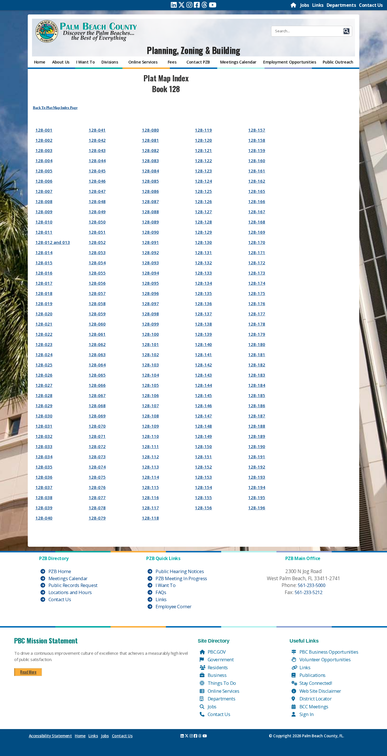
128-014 (43, 252)
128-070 (97, 426)
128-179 (256, 334)
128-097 (150, 303)
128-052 (97, 242)
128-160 (256, 160)
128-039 (43, 507)
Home (80, 735)
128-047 (97, 191)
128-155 (203, 497)
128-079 (97, 518)
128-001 (43, 130)
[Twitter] (181, 4)
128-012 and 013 (52, 242)
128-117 (150, 507)
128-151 (203, 456)
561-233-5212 (308, 592)
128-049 (97, 211)
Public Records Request (72, 585)
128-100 (150, 334)
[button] (346, 31)
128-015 (43, 262)
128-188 (256, 426)
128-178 (256, 324)
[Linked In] (174, 4)
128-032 (43, 436)
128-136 (203, 303)
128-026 (43, 375)
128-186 (256, 405)
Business (216, 675)
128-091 (150, 242)
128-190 (256, 446)
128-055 (97, 273)
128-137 (203, 313)
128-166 (256, 201)
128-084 (150, 171)
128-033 (43, 446)
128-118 (150, 518)
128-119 (203, 130)
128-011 (43, 232)
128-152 (203, 467)
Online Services (223, 691)
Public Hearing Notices (179, 571)
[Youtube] (212, 4)
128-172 (256, 262)
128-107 (150, 405)
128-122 (203, 160)
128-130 (203, 242)
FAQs (160, 592)
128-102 (150, 354)
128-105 (150, 385)
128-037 (43, 487)
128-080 (150, 130)
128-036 (43, 477)
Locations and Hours (69, 592)
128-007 (43, 191)
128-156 (203, 507)
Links (318, 5)
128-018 (43, 293)
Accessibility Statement (50, 735)
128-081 (150, 140)
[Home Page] (294, 5)
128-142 (203, 365)
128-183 (256, 375)
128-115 (150, 487)
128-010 (43, 222)
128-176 (256, 303)
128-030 (43, 416)
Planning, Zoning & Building (193, 50)
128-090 (150, 232)
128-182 (256, 365)
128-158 (256, 140)
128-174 (256, 283)
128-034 (43, 456)
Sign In (306, 714)
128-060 (97, 324)
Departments (341, 5)
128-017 (43, 283)
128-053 (97, 252)
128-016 (43, 273)
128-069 (97, 416)
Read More (28, 672)
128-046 (97, 181)
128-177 (256, 313)
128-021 (43, 324)
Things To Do (221, 683)
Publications (312, 675)
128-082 (150, 150)
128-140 (203, 344)
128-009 (43, 211)
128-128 (203, 222)
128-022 (43, 334)
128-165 (256, 191)
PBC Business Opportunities (328, 652)
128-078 (97, 507)
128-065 (97, 375)
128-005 (43, 171)
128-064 (97, 365)
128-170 (256, 242)
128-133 (203, 273)
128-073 (97, 456)
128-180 (256, 344)
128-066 (97, 385)
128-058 (97, 303)
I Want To (164, 585)
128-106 (150, 395)
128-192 (256, 467)
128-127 (203, 211)
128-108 (150, 416)
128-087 (150, 201)
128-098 (150, 313)
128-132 (203, 262)
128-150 (203, 446)
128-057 (97, 293)
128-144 (203, 385)
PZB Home (59, 571)
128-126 (203, 201)
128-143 (203, 375)
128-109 (150, 426)
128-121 (203, 150)
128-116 (150, 497)
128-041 (97, 130)
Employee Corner (173, 606)
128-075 (97, 477)
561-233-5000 (311, 585)
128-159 (256, 150)
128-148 (203, 426)
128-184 (256, 385)
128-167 (256, 211)
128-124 (203, 181)
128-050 (97, 222)
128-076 (97, 487)
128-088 (150, 211)
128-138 (203, 324)
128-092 (150, 252)
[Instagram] (189, 4)
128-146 (203, 405)
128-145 (203, 395)
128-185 (256, 395)
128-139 (203, 334)
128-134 (203, 283)
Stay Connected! (315, 683)
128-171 (256, 252)
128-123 (203, 171)
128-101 (150, 344)
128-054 (97, 262)
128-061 (97, 334)
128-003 (43, 150)
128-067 (97, 395)
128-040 (43, 518)
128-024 (43, 354)
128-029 (43, 405)
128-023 (43, 344)
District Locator (314, 698)
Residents (217, 667)
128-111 (150, 446)
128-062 (97, 344)
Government (220, 659)
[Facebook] (197, 4)
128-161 (256, 171)
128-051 (97, 232)
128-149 (203, 436)
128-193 (256, 477)
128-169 (256, 232)
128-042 (97, 140)
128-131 (203, 252)
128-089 (150, 222)
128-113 (150, 467)
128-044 (97, 160)
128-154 (203, 487)
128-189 (256, 436)
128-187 (256, 416)
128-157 (256, 130)
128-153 (203, 477)
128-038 (43, 497)
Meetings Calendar (67, 578)
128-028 (43, 395)
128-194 (256, 487)
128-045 (97, 171)
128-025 (43, 365)
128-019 (43, 303)
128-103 (150, 365)
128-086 (150, 191)
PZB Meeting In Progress (180, 578)
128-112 (150, 456)
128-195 (256, 497)
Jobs (304, 5)
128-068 (97, 405)
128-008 (43, 201)
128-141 (203, 354)
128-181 (256, 354)
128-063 (97, 354)
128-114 (150, 477)
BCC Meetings (313, 706)
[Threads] (204, 4)
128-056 (97, 283)
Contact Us (371, 5)
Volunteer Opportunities (324, 659)
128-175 (256, 293)
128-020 (43, 313)
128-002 (43, 140)
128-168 (256, 222)
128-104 (150, 375)
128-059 (97, 313)
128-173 (256, 273)
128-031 (43, 426)
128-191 (256, 456)
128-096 (150, 293)
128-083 (150, 160)
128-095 (150, 283)
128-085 (150, 181)
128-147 (203, 416)
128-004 (43, 160)
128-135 (203, 293)
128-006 (43, 181)
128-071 (97, 436)
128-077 (97, 497)
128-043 (97, 150)
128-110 (150, 436)
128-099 (150, 324)
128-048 (97, 201)
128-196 (256, 507)
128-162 (256, 181)
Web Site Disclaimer (319, 691)
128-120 (203, 140)
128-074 (97, 467)
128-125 (203, 191)
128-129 (203, 232)
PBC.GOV (216, 652)
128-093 (150, 262)
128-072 (97, 446)
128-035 (43, 467)
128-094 (150, 273)
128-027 (43, 385)
